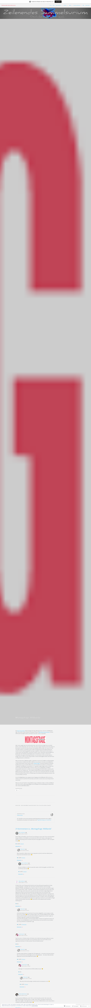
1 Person (22, 843)
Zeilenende (22, 849)
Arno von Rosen (22, 832)
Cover (51, 5)
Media (70, 5)
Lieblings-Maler (37, 763)
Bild (24, 805)
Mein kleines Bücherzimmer (44, 732)
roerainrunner (21, 934)
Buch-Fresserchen (21, 730)
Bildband (26, 805)
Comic (38, 805)
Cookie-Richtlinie (34, 1005)
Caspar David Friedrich (32, 805)
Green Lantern (41, 805)
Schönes (65, 5)
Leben (54, 5)
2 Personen (23, 924)
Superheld (49, 805)
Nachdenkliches (58, 5)
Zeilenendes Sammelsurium (8, 5)
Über (83, 5)
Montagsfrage (18, 715)
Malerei (45, 805)
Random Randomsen (23, 993)
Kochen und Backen (76, 5)
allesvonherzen (22, 881)
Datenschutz (87, 5)
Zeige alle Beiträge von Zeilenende (44, 820)
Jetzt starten (58, 1)
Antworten (18, 846)
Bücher (22, 805)
